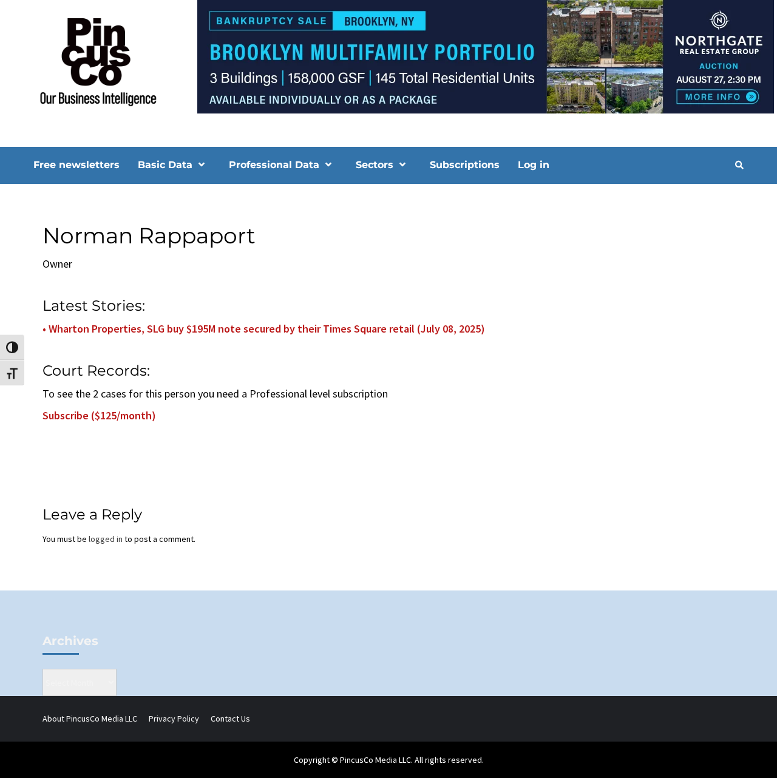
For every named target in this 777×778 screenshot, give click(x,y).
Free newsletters (76, 165)
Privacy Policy (174, 718)
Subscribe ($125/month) (99, 415)
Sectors (374, 165)
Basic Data (165, 165)
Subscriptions (465, 165)
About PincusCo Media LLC (89, 718)
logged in (106, 538)
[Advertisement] (640, 293)
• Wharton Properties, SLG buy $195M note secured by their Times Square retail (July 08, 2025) (263, 329)
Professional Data (274, 165)
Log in (533, 165)
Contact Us (230, 718)
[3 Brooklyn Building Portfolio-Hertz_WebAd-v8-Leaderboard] (388, 55)
